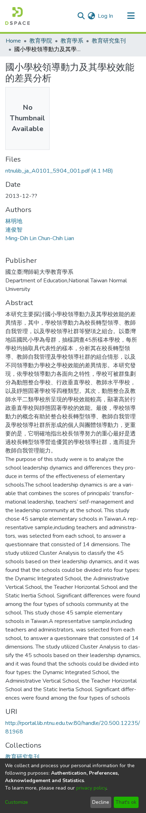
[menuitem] (91, 16)
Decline (100, 802)
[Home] (17, 16)
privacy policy (91, 788)
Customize (16, 802)
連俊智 (13, 230)
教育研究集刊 (109, 41)
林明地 (13, 221)
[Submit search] (81, 16)
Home (13, 41)
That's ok (126, 802)
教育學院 (40, 41)
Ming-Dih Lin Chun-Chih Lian (39, 238)
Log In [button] (106, 16)
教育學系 (72, 41)
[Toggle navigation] (131, 16)
